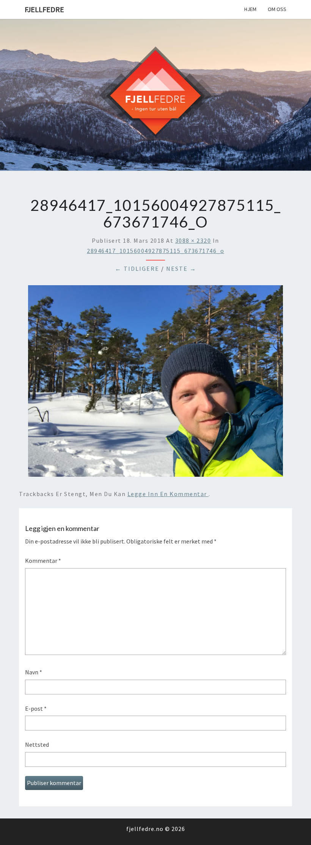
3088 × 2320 (193, 240)
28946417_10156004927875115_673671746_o (155, 250)
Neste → (181, 268)
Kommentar (43, 560)
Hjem (250, 9)
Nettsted (37, 744)
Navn (33, 672)
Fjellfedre (44, 9)
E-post (36, 708)
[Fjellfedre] (155, 94)
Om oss (277, 9)
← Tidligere (137, 268)
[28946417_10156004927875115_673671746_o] (155, 383)
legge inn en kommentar (168, 494)
